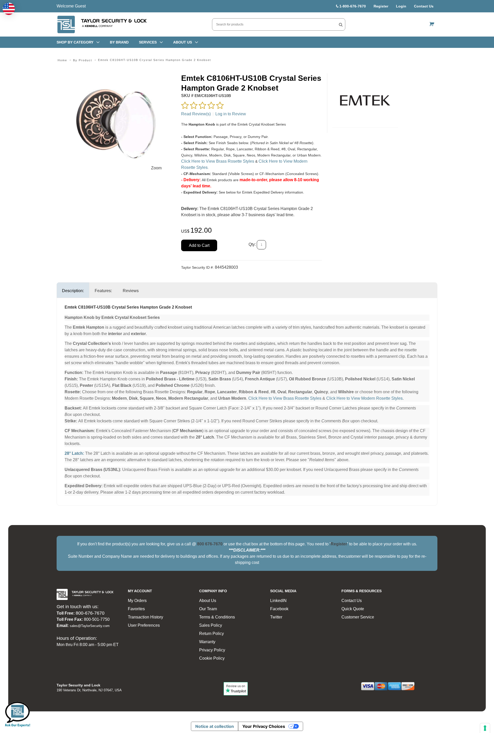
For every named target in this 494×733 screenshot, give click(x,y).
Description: (73, 291)
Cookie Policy (212, 658)
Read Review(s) (196, 114)
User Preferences (144, 625)
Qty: (252, 244)
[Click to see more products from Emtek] (365, 100)
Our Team (208, 609)
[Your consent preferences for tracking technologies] (485, 728)
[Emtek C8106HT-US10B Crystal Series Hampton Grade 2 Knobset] (116, 76)
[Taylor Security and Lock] (102, 24)
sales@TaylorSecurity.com (90, 626)
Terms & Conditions (217, 617)
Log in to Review (230, 114)
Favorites (136, 609)
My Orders (137, 600)
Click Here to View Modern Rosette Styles (364, 398)
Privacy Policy (212, 650)
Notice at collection (214, 726)
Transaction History (145, 617)
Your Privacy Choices (263, 726)
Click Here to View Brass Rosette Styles (217, 161)
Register (381, 6)
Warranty (207, 642)
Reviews (131, 291)
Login (401, 6)
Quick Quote (352, 609)
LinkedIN (278, 600)
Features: (103, 291)
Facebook (279, 609)
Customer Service (357, 617)
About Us (207, 600)
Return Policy (211, 633)
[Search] (340, 24)
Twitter (276, 617)
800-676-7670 (90, 613)
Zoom (156, 168)
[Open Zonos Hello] (9, 9)
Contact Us (424, 6)
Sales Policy (210, 625)
